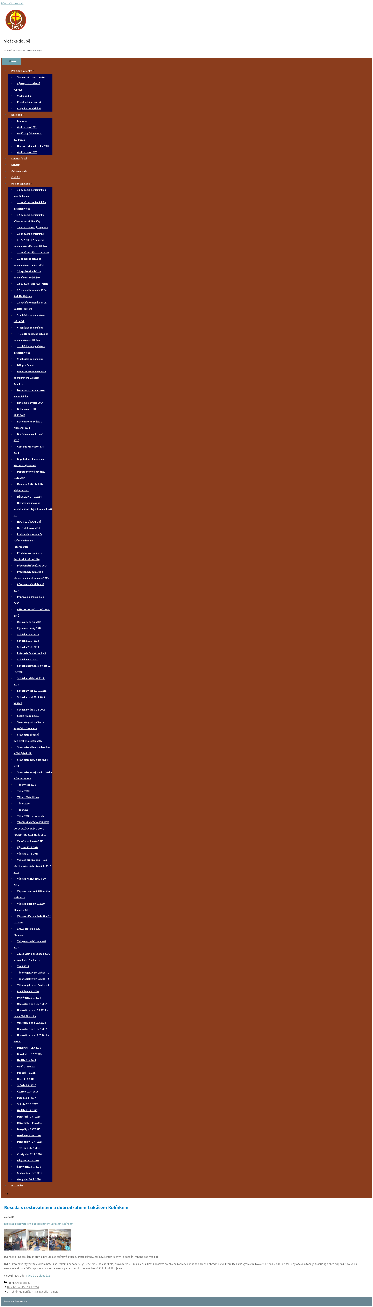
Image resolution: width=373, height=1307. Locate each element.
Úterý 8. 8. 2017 (25, 1079)
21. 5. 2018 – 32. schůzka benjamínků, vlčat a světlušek (30, 243)
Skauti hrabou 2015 (28, 716)
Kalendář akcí (19, 158)
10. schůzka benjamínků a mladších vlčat (30, 193)
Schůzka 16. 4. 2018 (28, 634)
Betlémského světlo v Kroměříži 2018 (28, 424)
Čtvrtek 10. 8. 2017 (27, 1091)
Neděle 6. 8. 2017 (26, 1060)
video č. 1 (31, 1275)
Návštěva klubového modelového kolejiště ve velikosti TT (33, 509)
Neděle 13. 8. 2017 (27, 1110)
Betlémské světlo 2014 (30, 402)
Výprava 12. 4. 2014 (27, 847)
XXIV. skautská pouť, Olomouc (27, 932)
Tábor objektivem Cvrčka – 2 (33, 979)
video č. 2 (44, 1275)
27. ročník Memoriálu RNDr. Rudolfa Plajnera (30, 293)
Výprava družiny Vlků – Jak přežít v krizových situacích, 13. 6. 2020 (33, 866)
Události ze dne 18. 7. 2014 (32, 1029)
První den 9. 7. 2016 (28, 991)
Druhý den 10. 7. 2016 (29, 997)
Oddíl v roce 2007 (27, 152)
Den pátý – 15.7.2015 (28, 1129)
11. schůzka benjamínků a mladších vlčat (30, 205)
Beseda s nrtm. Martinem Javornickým (29, 393)
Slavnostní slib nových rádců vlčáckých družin (32, 750)
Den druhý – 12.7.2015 (29, 1054)
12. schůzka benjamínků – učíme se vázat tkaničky (30, 218)
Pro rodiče (17, 1185)
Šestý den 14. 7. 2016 (29, 1166)
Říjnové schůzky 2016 (29, 628)
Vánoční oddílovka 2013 (30, 841)
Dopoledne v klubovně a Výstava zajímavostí (29, 462)
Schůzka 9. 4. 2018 (27, 659)
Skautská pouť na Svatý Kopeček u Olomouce (29, 725)
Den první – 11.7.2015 (29, 1047)
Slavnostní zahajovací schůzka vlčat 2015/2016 (33, 775)
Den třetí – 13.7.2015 (29, 1116)
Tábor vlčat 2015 (26, 784)
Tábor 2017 (23, 809)
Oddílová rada (19, 171)
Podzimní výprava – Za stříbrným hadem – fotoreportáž (28, 540)
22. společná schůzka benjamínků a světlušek (27, 274)
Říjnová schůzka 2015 (29, 622)
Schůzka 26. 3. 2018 (28, 647)
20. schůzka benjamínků (30, 233)
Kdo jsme (22, 121)
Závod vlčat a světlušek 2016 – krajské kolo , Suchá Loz (33, 957)
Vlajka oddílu (24, 96)
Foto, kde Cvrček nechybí (31, 653)
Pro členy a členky (21, 71)
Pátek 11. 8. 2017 (26, 1097)
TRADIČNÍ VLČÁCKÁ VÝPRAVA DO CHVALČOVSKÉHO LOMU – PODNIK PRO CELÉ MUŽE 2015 (31, 828)
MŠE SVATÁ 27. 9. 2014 (29, 496)
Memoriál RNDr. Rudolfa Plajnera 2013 (28, 487)
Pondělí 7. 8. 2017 (26, 1072)
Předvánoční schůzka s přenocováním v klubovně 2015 (31, 575)
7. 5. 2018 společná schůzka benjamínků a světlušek (31, 337)
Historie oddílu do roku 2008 (33, 146)
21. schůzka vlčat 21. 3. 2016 (33, 252)
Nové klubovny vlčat (28, 528)
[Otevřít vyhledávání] (8, 1194)
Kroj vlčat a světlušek (29, 108)
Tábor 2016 (23, 803)
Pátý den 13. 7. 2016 (28, 1160)
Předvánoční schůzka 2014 (32, 565)
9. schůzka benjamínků (30, 359)
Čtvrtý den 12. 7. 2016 (29, 1154)
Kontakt (16, 164)
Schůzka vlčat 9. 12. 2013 (31, 709)
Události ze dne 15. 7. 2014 (32, 1004)
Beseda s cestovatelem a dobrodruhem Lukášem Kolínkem (30, 378)
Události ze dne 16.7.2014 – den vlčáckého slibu (31, 1013)
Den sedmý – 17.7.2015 (30, 1141)
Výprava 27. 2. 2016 (27, 853)
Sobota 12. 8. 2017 (27, 1104)
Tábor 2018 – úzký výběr (30, 816)
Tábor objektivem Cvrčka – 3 (33, 985)
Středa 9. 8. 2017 (26, 1085)
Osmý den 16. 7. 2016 (29, 1179)
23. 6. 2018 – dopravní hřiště (32, 283)
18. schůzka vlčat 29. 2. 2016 (23, 1287)
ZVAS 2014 (23, 966)
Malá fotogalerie (20, 183)
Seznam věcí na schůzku (31, 77)
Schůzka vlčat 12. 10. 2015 (31, 690)
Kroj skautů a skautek (29, 102)
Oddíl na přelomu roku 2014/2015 (28, 136)
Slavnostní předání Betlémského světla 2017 (28, 738)
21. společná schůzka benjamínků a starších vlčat (29, 262)
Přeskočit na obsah (12, 3)
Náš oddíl (16, 114)
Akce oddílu (23, 1282)
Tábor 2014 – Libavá (28, 797)
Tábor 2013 (23, 791)
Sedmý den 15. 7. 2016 (29, 1173)
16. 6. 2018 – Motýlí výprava (32, 227)
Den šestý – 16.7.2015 (29, 1135)
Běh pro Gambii (25, 365)
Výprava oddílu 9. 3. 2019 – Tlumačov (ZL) (30, 907)
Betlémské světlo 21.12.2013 (25, 412)
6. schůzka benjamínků (30, 327)
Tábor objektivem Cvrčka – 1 (33, 972)
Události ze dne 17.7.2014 (31, 1022)
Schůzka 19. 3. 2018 (28, 640)
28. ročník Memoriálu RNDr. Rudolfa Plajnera (30, 305)
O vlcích (15, 177)
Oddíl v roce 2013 (27, 127)
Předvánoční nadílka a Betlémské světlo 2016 (28, 556)
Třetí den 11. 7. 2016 (28, 1148)
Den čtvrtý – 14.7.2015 (29, 1123)
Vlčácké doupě (17, 41)
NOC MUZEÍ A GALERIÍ (29, 521)
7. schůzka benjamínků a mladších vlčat (29, 349)
